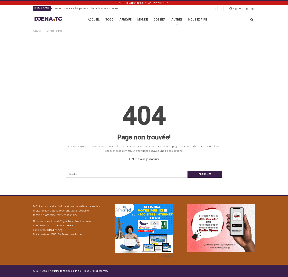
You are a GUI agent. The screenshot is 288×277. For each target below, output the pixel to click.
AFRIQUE (125, 19)
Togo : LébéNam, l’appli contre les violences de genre (86, 8)
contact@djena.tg (51, 230)
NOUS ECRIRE (197, 19)
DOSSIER (160, 19)
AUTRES (176, 19)
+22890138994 (65, 225)
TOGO (109, 19)
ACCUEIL (94, 19)
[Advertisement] (144, 62)
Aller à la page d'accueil (145, 159)
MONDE (142, 19)
